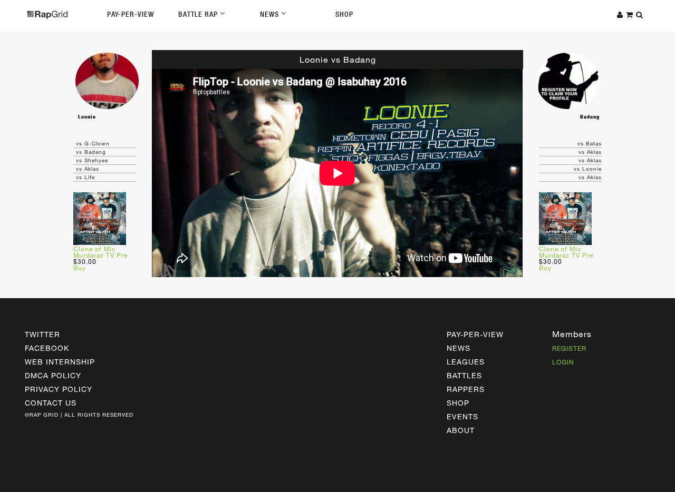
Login (563, 362)
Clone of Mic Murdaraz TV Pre (100, 251)
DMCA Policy (53, 375)
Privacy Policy (58, 389)
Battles (464, 375)
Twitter (42, 334)
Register (569, 348)
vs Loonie (588, 168)
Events (462, 416)
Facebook (47, 347)
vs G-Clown (93, 143)
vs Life (85, 177)
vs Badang (91, 152)
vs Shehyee (92, 160)
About (461, 430)
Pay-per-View (475, 334)
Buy (79, 267)
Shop (344, 14)
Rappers (466, 389)
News (270, 14)
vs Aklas (87, 168)
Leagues (466, 361)
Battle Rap (199, 14)
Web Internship (60, 361)
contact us (50, 402)
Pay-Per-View (130, 14)
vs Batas (589, 143)
